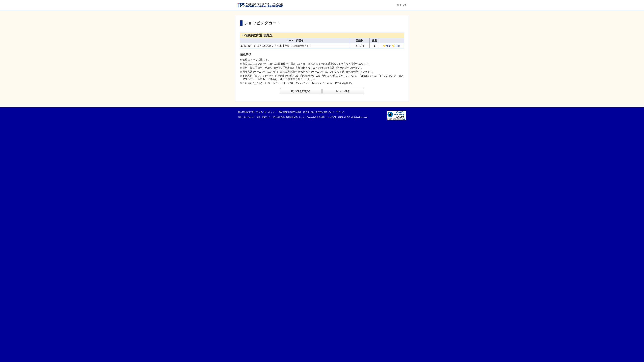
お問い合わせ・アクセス (333, 112)
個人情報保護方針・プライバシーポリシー (257, 112)
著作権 (319, 112)
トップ (403, 5)
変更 (388, 45)
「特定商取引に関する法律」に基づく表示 (296, 112)
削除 (397, 45)
